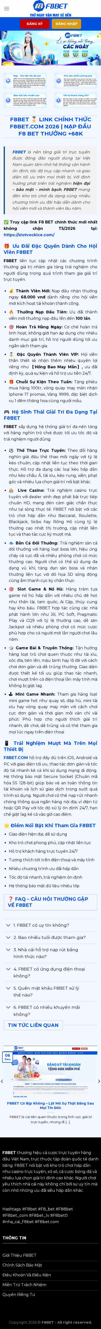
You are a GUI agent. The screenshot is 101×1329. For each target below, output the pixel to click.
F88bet (65, 1209)
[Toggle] (8, 925)
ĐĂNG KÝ (35, 24)
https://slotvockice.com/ (29, 235)
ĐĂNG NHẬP (66, 24)
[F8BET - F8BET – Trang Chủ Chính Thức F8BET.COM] (50, 8)
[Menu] (7, 8)
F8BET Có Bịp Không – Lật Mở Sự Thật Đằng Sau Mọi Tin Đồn (50, 1105)
